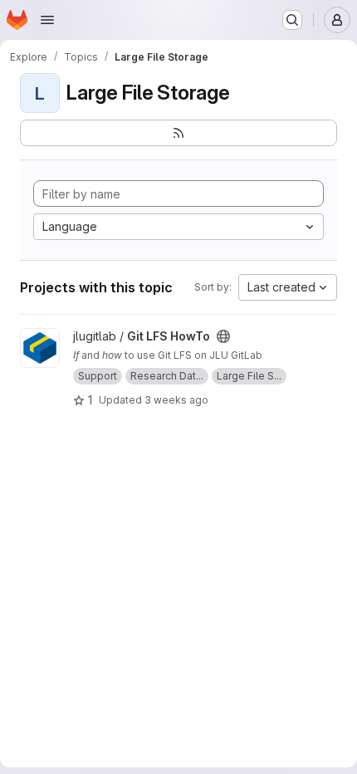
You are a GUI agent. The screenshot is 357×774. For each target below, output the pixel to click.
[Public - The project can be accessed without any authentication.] (223, 336)
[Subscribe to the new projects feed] (178, 133)
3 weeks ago (176, 400)
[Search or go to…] (292, 20)
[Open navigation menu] (47, 20)
